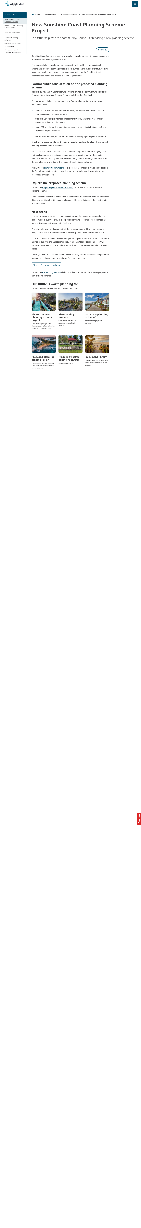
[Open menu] (135, 4)
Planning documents (69, 14)
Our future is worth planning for (55, 284)
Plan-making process (51, 272)
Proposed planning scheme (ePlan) (57, 187)
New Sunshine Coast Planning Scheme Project (99, 14)
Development (50, 14)
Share (101, 49)
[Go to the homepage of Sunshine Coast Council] (22, 4)
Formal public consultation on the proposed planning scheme (69, 85)
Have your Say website (54, 168)
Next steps (39, 212)
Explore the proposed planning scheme (59, 183)
